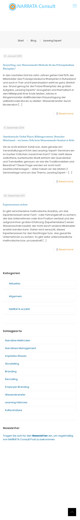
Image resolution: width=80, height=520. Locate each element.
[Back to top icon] (72, 512)
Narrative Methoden (17, 340)
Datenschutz (35, 512)
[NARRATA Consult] (32, 7)
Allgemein (15, 296)
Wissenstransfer (15, 394)
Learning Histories (16, 402)
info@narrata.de (37, 505)
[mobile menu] (74, 6)
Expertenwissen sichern (15, 204)
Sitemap (21, 512)
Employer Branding (17, 387)
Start (21, 40)
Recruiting (11, 379)
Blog (33, 40)
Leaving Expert (52, 40)
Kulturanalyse (13, 410)
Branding (11, 371)
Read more (66, 113)
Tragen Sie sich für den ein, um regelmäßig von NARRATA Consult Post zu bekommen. (38, 437)
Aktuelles (14, 283)
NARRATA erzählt (19, 309)
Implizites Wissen (16, 356)
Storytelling (12, 364)
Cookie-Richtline (56, 512)
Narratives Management (20, 348)
